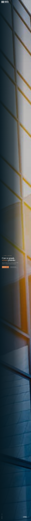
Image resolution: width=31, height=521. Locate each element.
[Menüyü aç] (29, 2)
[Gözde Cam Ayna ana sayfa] (5, 2)
